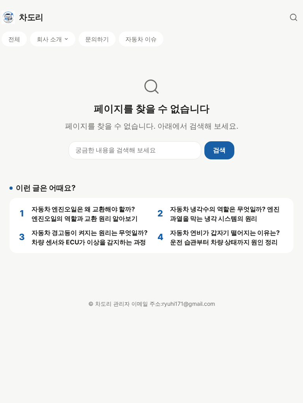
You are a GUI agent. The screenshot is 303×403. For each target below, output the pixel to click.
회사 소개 (49, 39)
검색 (219, 150)
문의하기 (97, 39)
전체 (14, 39)
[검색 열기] (293, 17)
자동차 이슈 (141, 39)
